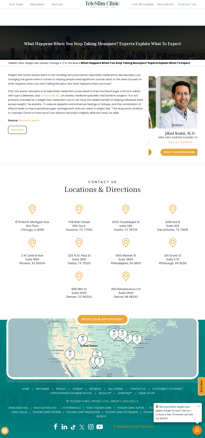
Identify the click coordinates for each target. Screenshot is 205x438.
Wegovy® (105, 393)
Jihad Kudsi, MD (50, 95)
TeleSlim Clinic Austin (130, 408)
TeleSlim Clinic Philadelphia (83, 412)
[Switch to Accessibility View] (5, 431)
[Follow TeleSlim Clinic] (55, 428)
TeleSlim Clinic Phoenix (47, 412)
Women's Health (29, 120)
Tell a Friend (115, 389)
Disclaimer (42, 389)
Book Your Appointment (173, 152)
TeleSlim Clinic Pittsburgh (121, 412)
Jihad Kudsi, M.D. (173, 133)
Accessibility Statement (167, 389)
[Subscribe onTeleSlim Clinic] (99, 428)
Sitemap (78, 389)
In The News (71, 63)
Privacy (61, 389)
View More (17, 130)
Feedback (95, 389)
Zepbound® (125, 393)
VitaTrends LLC (71, 408)
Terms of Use (146, 393)
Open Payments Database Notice (71, 393)
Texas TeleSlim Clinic (99, 408)
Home (25, 389)
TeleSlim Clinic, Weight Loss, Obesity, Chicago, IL (35, 63)
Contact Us (138, 389)
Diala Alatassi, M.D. (45, 408)
